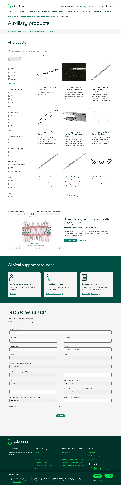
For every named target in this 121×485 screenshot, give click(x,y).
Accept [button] (97, 475)
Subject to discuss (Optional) (72, 397)
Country (12, 380)
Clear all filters (14, 59)
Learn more (82, 240)
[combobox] (96, 6)
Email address (13, 346)
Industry (12, 354)
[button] (100, 481)
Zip (10, 389)
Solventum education (68, 456)
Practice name (14, 329)
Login (62, 6)
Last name (67, 337)
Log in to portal (70, 241)
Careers (73, 6)
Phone (66, 346)
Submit (60, 415)
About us (37, 452)
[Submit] (102, 6)
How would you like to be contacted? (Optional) (78, 389)
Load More (72, 195)
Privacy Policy (17, 482)
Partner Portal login (95, 456)
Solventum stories (67, 452)
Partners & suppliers (41, 462)
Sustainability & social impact (43, 465)
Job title (66, 354)
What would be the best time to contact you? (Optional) (25, 397)
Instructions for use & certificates (72, 462)
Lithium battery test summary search (73, 465)
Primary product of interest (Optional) (20, 363)
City (65, 372)
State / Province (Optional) (72, 380)
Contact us (92, 452)
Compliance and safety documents (72, 459)
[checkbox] (9, 69)
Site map (91, 459)
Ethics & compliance (41, 469)
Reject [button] (109, 475)
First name (12, 337)
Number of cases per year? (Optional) (20, 372)
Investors (67, 6)
